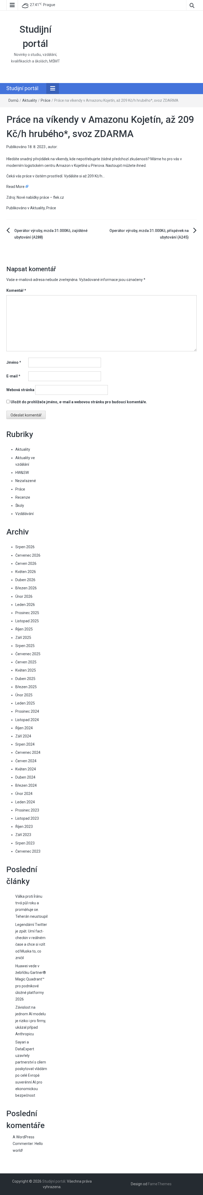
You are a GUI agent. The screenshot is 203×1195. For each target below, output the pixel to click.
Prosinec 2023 (27, 810)
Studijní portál (22, 88)
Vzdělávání (24, 514)
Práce (45, 100)
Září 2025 (23, 637)
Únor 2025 (24, 695)
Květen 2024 (25, 769)
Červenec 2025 (27, 654)
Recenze (22, 497)
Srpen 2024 (25, 744)
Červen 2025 (25, 662)
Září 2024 (23, 736)
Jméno (13, 362)
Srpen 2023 (25, 843)
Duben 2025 (25, 679)
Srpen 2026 (25, 547)
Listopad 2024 (27, 720)
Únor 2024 (24, 793)
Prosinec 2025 (27, 613)
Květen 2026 (25, 572)
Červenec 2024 (27, 752)
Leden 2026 (25, 605)
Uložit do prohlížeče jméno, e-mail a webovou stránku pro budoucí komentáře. (79, 402)
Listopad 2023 (27, 818)
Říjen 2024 (24, 728)
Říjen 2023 (24, 826)
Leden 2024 (25, 802)
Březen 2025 (26, 687)
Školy (19, 505)
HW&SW (22, 472)
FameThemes (160, 1184)
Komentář (16, 290)
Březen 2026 (26, 588)
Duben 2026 (25, 580)
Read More (15, 186)
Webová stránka (20, 390)
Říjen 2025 (24, 629)
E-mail (13, 376)
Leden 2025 (25, 703)
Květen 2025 (25, 670)
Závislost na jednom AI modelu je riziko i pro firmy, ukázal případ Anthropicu (30, 1020)
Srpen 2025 (25, 646)
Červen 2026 (25, 563)
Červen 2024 (25, 761)
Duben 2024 (25, 777)
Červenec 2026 (27, 555)
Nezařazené (25, 481)
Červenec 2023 (27, 851)
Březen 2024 (26, 785)
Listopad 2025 (27, 621)
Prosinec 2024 (27, 711)
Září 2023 (23, 835)
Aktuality (29, 100)
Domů (13, 100)
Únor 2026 (24, 596)
